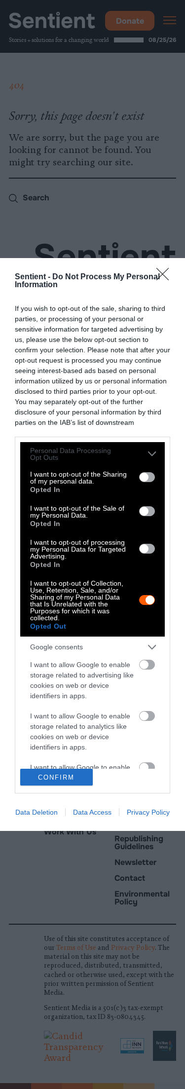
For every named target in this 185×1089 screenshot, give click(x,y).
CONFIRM (56, 777)
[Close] (165, 277)
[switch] (147, 477)
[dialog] (92, 544)
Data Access (92, 812)
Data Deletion (36, 812)
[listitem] (92, 454)
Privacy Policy (148, 812)
